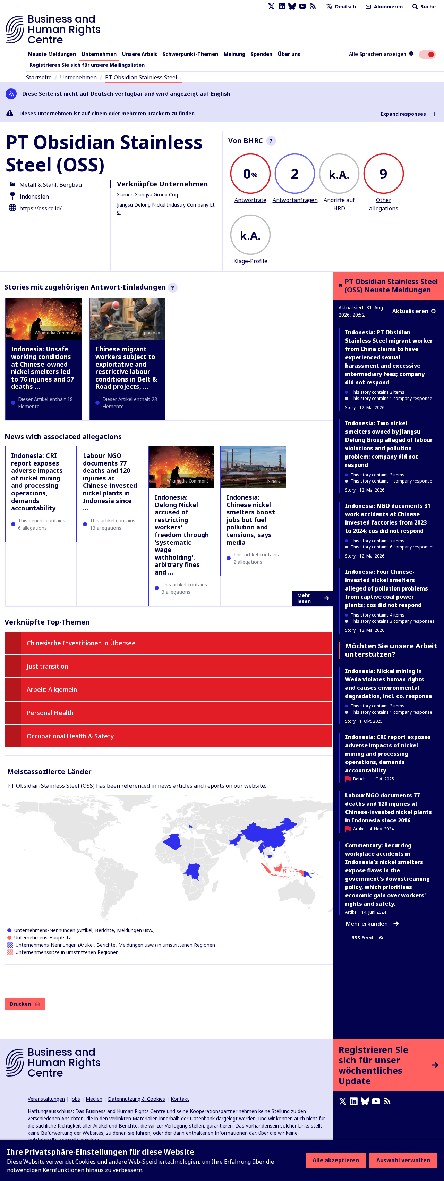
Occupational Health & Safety (70, 736)
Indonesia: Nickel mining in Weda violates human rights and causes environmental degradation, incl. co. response (388, 683)
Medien (94, 1099)
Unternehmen (99, 54)
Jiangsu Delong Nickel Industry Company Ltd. (166, 208)
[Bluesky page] (292, 6)
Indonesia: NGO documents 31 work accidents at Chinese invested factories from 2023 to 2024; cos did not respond (387, 518)
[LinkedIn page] (282, 6)
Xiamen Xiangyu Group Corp (148, 194)
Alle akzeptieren (336, 1160)
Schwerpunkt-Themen (190, 54)
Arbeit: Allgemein (52, 689)
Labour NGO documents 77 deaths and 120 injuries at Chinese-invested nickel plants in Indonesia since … (110, 481)
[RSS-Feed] (313, 6)
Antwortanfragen (295, 200)
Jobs (75, 1099)
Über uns (289, 54)
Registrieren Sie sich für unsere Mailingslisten (87, 64)
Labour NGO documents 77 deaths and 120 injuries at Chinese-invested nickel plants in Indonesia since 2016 (388, 807)
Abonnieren (388, 6)
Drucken (20, 1003)
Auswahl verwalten (403, 1160)
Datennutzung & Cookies (136, 1099)
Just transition (47, 666)
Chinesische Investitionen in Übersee (81, 643)
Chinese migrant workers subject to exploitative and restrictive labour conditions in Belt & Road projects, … (126, 368)
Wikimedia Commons (56, 333)
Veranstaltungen (46, 1099)
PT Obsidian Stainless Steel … (143, 77)
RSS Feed (362, 938)
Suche (427, 6)
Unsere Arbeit (139, 54)
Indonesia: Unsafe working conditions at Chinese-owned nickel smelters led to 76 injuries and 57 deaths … (42, 368)
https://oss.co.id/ (40, 208)
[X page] (271, 6)
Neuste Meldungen (52, 54)
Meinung (234, 54)
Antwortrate (250, 200)
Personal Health (50, 713)
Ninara (274, 481)
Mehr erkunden (367, 924)
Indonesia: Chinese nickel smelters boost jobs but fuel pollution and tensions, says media (251, 519)
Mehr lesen (304, 598)
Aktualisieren (410, 311)
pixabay (152, 333)
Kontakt (180, 1099)
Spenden (261, 54)
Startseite (39, 77)
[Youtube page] (302, 6)
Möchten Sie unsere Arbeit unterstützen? (391, 650)
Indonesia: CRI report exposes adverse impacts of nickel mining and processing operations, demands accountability (37, 481)
